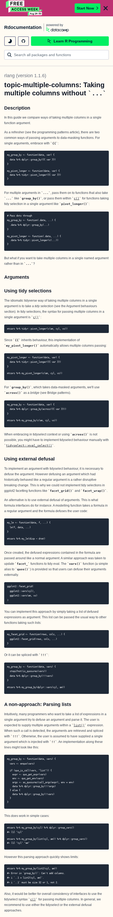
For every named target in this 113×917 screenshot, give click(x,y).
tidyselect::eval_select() (29, 445)
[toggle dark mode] (10, 41)
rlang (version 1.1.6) (25, 75)
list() (79, 725)
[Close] (105, 8)
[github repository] (23, 41)
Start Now (85, 8)
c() (76, 198)
